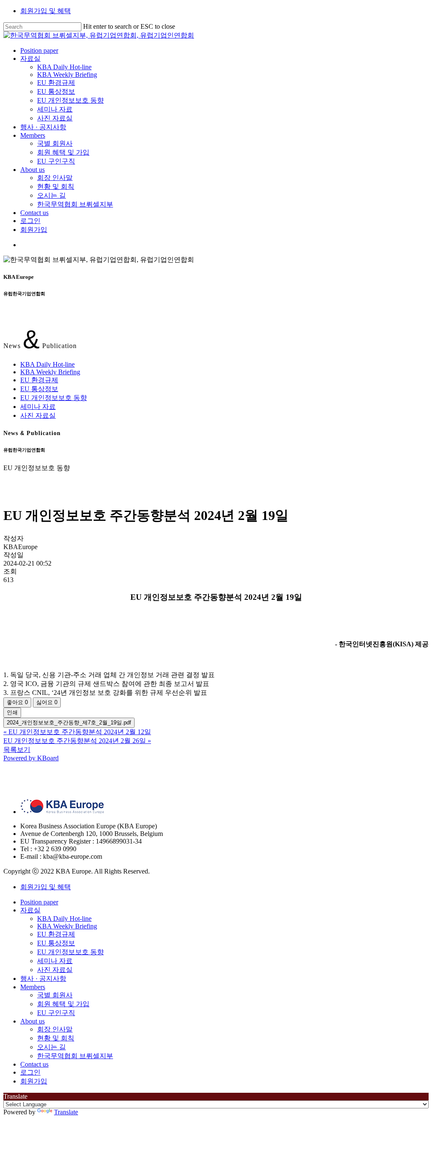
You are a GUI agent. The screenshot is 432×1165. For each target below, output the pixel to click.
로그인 (30, 1072)
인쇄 (12, 712)
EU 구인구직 (56, 1012)
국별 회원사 (55, 995)
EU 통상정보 (39, 388)
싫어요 (46, 702)
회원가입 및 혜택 (45, 10)
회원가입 (33, 1081)
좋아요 (17, 702)
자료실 (30, 910)
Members (32, 987)
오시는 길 (51, 1047)
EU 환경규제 (39, 380)
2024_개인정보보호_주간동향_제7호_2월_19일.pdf (69, 722)
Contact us (34, 1064)
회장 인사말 (55, 1029)
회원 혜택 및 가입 (63, 1003)
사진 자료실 (38, 415)
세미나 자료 (38, 406)
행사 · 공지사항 (43, 978)
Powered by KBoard (31, 758)
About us (32, 1021)
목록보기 (16, 749)
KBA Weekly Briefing (50, 372)
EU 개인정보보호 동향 (53, 397)
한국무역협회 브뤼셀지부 (75, 1055)
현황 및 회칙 (55, 1038)
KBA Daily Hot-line (47, 364)
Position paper (39, 902)
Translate (66, 1112)
